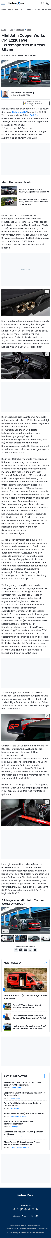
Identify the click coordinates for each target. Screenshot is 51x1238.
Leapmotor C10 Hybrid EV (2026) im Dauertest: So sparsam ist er (25, 1093)
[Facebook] (14, 1209)
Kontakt (34, 1216)
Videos (29, 9)
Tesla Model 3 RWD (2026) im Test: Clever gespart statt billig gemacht (23, 1083)
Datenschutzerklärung (18, 1225)
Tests (10, 9)
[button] (4, 938)
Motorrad (15, 1108)
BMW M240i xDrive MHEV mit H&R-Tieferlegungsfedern (19, 1122)
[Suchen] (42, 3)
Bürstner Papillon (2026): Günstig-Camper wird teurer (23, 1132)
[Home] (16, 3)
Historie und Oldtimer (21, 1147)
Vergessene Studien (19, 1116)
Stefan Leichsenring (24, 92)
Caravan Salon (17, 1137)
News (3, 9)
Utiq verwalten (43, 1228)
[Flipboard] (22, 1209)
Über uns (16, 1216)
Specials (18, 9)
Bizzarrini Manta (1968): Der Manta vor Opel (24, 1113)
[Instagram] (29, 1209)
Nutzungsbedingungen (28, 1228)
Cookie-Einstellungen (10, 1228)
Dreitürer (20, 30)
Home (3, 30)
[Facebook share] (16, 950)
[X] (18, 1209)
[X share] (20, 950)
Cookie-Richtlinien (34, 1225)
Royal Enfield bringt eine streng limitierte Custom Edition (22, 1104)
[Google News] (25, 1209)
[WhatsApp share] (30, 950)
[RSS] (37, 1209)
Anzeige (15, 1127)
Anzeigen (26, 1216)
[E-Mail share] (35, 950)
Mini (11, 30)
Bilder (37, 9)
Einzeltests (16, 1088)
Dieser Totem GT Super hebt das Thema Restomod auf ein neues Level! (22, 1143)
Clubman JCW (19, 112)
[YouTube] (33, 1209)
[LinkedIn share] (25, 950)
